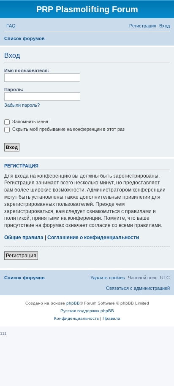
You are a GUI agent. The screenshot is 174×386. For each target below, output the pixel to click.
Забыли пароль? (22, 105)
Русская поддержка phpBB (87, 310)
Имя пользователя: (26, 70)
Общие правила (24, 237)
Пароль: (14, 89)
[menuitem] (11, 26)
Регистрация (21, 256)
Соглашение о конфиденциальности (93, 237)
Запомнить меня (29, 121)
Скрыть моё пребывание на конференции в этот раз (68, 129)
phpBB (73, 303)
